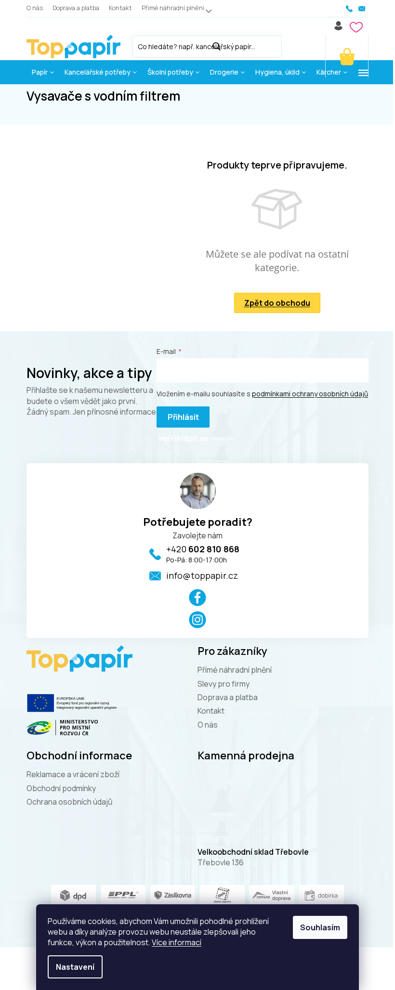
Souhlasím (320, 927)
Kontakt (120, 7)
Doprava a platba (76, 7)
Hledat (291, 44)
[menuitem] (42, 72)
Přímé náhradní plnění (173, 7)
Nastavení (75, 967)
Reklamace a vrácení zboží (72, 774)
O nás (34, 7)
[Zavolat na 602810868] (349, 8)
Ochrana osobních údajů (69, 801)
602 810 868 (202, 549)
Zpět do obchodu (277, 303)
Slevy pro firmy (224, 683)
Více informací (176, 942)
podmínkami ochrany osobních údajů (310, 393)
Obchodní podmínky (61, 788)
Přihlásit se (178, 420)
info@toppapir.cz (202, 575)
